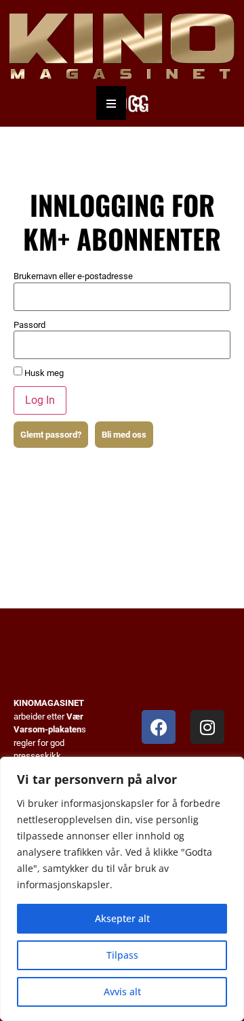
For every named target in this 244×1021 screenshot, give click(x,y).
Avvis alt (122, 991)
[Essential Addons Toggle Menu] (111, 103)
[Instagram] (207, 727)
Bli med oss (124, 435)
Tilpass (122, 955)
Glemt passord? (50, 435)
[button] (138, 103)
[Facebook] (159, 727)
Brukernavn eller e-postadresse (73, 276)
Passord (29, 324)
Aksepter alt (122, 918)
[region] (122, 889)
